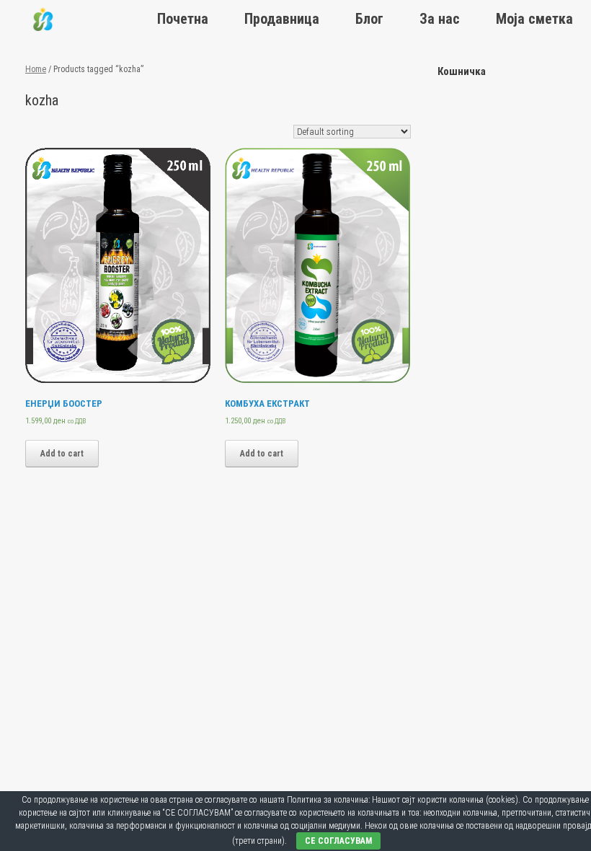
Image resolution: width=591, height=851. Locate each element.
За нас (439, 18)
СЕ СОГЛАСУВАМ (338, 841)
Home (35, 69)
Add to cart (62, 454)
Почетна (182, 18)
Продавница (281, 18)
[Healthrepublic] (42, 19)
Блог (369, 18)
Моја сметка (534, 18)
